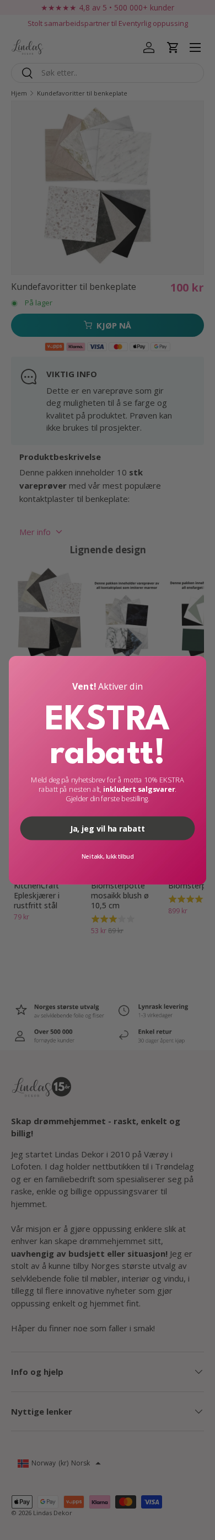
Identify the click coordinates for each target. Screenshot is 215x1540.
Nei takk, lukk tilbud (107, 856)
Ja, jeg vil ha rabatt (107, 828)
